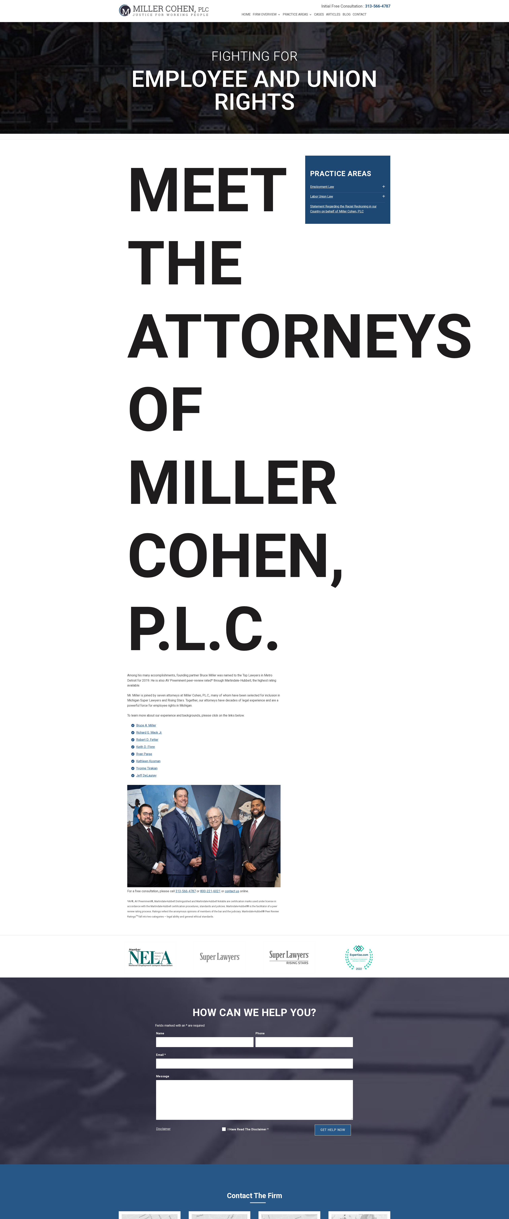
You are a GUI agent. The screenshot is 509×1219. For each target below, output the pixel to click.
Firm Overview (265, 14)
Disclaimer (163, 1129)
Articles (333, 14)
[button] (505, 1190)
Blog (347, 14)
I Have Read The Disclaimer (248, 1129)
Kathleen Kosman (148, 761)
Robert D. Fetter (147, 739)
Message (162, 1076)
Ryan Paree (144, 754)
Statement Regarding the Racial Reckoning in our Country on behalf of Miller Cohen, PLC (343, 209)
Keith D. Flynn (145, 747)
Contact (359, 14)
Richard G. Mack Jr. (149, 732)
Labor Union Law (321, 196)
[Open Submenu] (383, 186)
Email (161, 1055)
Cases (319, 14)
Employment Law (322, 186)
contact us (232, 891)
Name (160, 1033)
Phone (260, 1033)
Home (246, 14)
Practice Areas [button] (295, 14)
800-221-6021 (210, 891)
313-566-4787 (377, 6)
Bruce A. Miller (146, 725)
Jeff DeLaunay (146, 775)
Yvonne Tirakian (146, 768)
